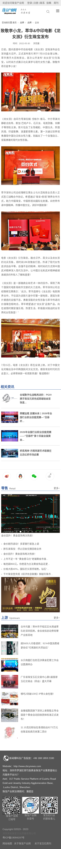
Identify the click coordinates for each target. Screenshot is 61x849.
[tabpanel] (30, 516)
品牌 (22, 23)
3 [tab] (20, 532)
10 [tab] (48, 532)
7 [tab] (36, 532)
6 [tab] (32, 532)
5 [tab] (28, 532)
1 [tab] (13, 532)
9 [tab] (44, 532)
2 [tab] (16, 532)
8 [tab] (40, 532)
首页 (15, 23)
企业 (37, 23)
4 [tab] (24, 532)
